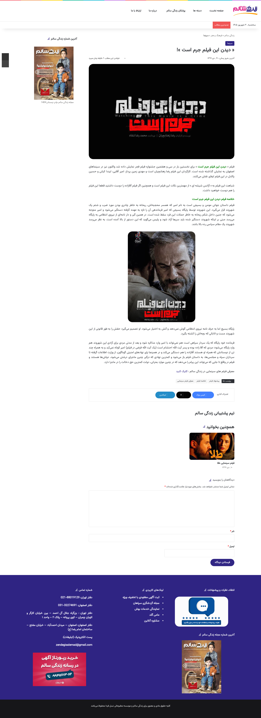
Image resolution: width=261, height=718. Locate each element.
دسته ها (197, 11)
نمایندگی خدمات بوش (147, 609)
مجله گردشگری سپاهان (146, 603)
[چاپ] (5, 63)
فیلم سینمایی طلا (225, 463)
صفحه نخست (217, 11)
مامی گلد (154, 615)
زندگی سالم (229, 35)
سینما (229, 43)
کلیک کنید (181, 371)
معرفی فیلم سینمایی (185, 381)
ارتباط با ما (136, 11)
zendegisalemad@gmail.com (74, 645)
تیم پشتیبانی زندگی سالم (214, 413)
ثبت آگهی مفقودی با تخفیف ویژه (141, 597)
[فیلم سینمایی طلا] (211, 446)
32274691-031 (67, 605)
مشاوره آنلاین (151, 621)
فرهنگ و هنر (216, 35)
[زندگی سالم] (245, 11)
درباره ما (153, 11)
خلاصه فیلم (201, 381)
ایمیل (231, 546)
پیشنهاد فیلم (214, 381)
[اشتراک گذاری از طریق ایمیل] (5, 56)
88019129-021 (70, 597)
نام (232, 531)
